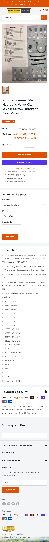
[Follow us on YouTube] (13, 503)
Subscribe (10, 490)
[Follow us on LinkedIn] (17, 503)
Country (6, 200)
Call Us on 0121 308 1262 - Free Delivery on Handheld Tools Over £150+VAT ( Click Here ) (24, 3)
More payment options (25, 168)
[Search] (44, 17)
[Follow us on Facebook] (4, 503)
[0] (44, 10)
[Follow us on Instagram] (8, 503)
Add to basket (24, 155)
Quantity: (6, 145)
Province (6, 211)
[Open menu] (3, 11)
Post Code (7, 222)
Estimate (10, 237)
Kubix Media (27, 537)
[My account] (40, 11)
